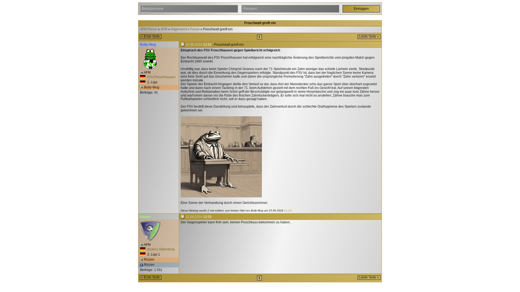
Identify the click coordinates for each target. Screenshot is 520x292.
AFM (164, 29)
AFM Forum (148, 29)
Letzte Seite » (369, 36)
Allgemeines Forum (185, 29)
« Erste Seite (150, 36)
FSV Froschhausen (161, 77)
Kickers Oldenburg (161, 249)
